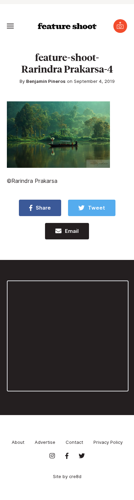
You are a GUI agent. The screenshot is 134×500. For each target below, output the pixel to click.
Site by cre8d (67, 476)
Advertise (45, 442)
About (18, 442)
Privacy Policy (108, 442)
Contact (74, 442)
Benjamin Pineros (46, 81)
